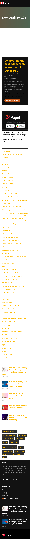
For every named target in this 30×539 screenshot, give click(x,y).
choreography (8, 80)
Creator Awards (7, 180)
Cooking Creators (8, 174)
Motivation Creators (9, 270)
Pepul (20, 532)
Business (5, 158)
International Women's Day (11, 244)
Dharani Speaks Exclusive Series (13, 197)
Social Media (6, 325)
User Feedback (7, 355)
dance (14, 80)
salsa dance (14, 88)
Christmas (5, 164)
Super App (5, 328)
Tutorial (4, 351)
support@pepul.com (11, 498)
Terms (4, 490)
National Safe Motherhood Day (12, 276)
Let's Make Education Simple (11, 260)
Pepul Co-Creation (8, 293)
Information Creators (9, 234)
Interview (5, 247)
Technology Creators (9, 338)
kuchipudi (12, 86)
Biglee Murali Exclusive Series (12, 154)
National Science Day (9, 279)
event (5, 443)
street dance (21, 88)
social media (5, 454)
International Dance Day (12, 74)
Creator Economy (8, 184)
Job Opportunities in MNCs (11, 250)
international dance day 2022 (12, 84)
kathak (22, 84)
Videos (4, 457)
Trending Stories (7, 348)
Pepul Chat (6, 495)
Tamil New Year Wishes (10, 335)
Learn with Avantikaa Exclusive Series (14, 257)
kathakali (6, 86)
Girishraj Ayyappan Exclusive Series (14, 210)
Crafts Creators (7, 177)
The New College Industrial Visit (13, 341)
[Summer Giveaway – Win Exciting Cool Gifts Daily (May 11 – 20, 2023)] (5, 384)
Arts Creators (6, 151)
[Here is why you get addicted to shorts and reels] (5, 395)
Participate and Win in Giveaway (13, 286)
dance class (20, 80)
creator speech (8, 438)
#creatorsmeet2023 (9, 432)
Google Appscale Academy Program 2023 (15, 220)
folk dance (16, 81)
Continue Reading (12, 100)
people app (9, 447)
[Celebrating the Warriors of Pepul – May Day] (5, 407)
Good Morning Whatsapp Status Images (17, 214)
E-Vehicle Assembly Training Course (14, 200)
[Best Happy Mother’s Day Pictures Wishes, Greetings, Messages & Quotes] (5, 369)
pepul (21, 447)
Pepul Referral (7, 302)
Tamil (12, 454)
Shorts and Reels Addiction (11, 322)
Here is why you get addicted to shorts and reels (17, 396)
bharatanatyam (14, 78)
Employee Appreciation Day (11, 207)
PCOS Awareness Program (11, 289)
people (13, 442)
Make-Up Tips (7, 266)
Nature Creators (7, 283)
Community (6, 167)
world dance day (8, 89)
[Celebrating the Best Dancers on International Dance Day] (5, 417)
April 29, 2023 (9, 76)
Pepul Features (7, 296)
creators (22, 435)
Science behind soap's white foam (14, 319)
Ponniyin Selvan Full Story (10, 309)
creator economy (9, 435)
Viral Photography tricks (10, 358)
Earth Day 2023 (7, 203)
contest (4, 171)
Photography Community (11, 306)
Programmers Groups (9, 312)
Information (6, 231)
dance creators (8, 81)
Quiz (3, 315)
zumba (16, 89)
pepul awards (7, 451)
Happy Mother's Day (9, 224)
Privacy (4, 493)
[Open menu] (28, 3)
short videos (19, 451)
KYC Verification (7, 253)
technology (20, 454)
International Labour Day (10, 240)
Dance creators (7, 190)
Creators (5, 187)
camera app (6, 161)
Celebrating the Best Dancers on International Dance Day (14, 65)
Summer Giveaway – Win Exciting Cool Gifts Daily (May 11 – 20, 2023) (18, 384)
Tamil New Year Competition (12, 332)
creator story (20, 438)
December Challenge (9, 194)
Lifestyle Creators (8, 263)
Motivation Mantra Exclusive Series (14, 273)
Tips (3, 345)
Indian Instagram (8, 227)
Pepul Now (5, 299)
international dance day (14, 83)
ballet (7, 78)
